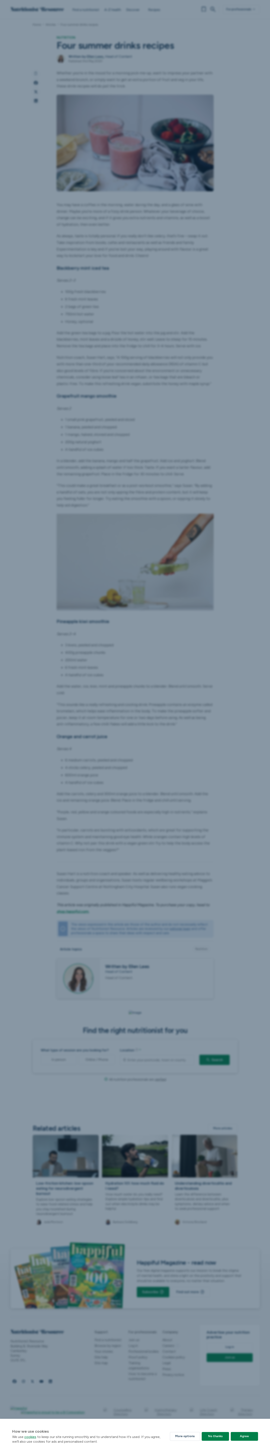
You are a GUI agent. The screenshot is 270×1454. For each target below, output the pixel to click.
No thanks (215, 1436)
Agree (244, 1436)
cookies (30, 1437)
